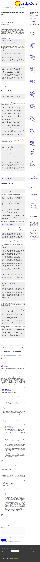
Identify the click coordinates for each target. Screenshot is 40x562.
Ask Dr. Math (31, 154)
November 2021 (32, 96)
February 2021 (32, 106)
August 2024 (31, 60)
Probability (31, 161)
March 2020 (31, 118)
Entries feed (32, 551)
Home (3, 7)
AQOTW (31, 152)
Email (38, 559)
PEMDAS (35, 201)
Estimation (36, 185)
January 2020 (31, 120)
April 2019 (31, 130)
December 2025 (32, 43)
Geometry (6, 15)
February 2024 (32, 67)
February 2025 (32, 54)
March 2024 (31, 66)
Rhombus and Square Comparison (7, 178)
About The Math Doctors (18, 7)
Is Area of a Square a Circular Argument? (13, 510)
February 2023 (32, 80)
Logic (37, 196)
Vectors (37, 209)
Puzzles (31, 162)
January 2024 (31, 68)
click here (35, 18)
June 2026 (31, 36)
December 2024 (32, 56)
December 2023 (32, 69)
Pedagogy (32, 201)
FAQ (13, 7)
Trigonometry (31, 165)
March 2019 (31, 131)
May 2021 (31, 103)
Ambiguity (32, 174)
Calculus (31, 155)
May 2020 (31, 116)
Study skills (31, 164)
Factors (31, 187)
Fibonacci (35, 187)
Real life (32, 207)
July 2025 (31, 48)
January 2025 (31, 55)
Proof (31, 205)
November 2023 (32, 70)
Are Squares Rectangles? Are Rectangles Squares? (11, 40)
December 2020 (32, 108)
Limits (35, 196)
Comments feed (33, 552)
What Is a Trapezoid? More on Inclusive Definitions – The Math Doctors (12, 355)
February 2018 (32, 145)
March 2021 (31, 105)
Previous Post (4, 347)
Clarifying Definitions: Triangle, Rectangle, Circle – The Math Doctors (12, 520)
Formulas (32, 189)
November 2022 (32, 83)
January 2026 (31, 42)
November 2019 (32, 122)
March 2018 (31, 144)
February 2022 (32, 93)
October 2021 (31, 97)
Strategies (36, 207)
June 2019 (31, 128)
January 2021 (31, 107)
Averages (32, 176)
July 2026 (31, 35)
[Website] (21, 537)
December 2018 (32, 134)
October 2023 (31, 71)
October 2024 (31, 58)
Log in (31, 550)
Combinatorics (36, 178)
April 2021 (31, 104)
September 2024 (32, 59)
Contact (23, 7)
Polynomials (32, 203)
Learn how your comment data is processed (15, 541)
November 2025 (32, 44)
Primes (36, 203)
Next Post (22, 347)
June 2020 (31, 115)
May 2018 (31, 142)
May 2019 (31, 129)
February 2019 (32, 132)
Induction (32, 194)
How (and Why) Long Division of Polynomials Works (34, 225)
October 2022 (31, 84)
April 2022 (31, 91)
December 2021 (32, 95)
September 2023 (32, 72)
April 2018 (31, 143)
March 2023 (31, 79)
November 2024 (32, 57)
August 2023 (31, 73)
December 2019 (32, 121)
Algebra (31, 151)
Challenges (35, 176)
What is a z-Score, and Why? (33, 23)
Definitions (9, 15)
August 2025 (31, 47)
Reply (24, 363)
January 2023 (31, 81)
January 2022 (31, 94)
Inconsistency (13, 15)
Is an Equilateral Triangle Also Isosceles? (10, 283)
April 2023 (31, 78)
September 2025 (32, 46)
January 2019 (31, 133)
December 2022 (32, 82)
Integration (35, 194)
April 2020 (31, 117)
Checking (32, 178)
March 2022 (31, 92)
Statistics (31, 163)
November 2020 (32, 109)
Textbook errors (33, 209)
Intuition (31, 196)
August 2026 (31, 34)
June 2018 (31, 141)
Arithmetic (31, 153)
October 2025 (31, 45)
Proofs (35, 205)
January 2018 (31, 146)
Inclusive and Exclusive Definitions (8, 190)
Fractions (36, 189)
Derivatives (32, 185)
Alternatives (32, 172)
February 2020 (32, 119)
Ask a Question (7, 7)
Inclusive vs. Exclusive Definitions (8, 224)
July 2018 (31, 140)
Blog (10, 7)
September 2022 (32, 85)
